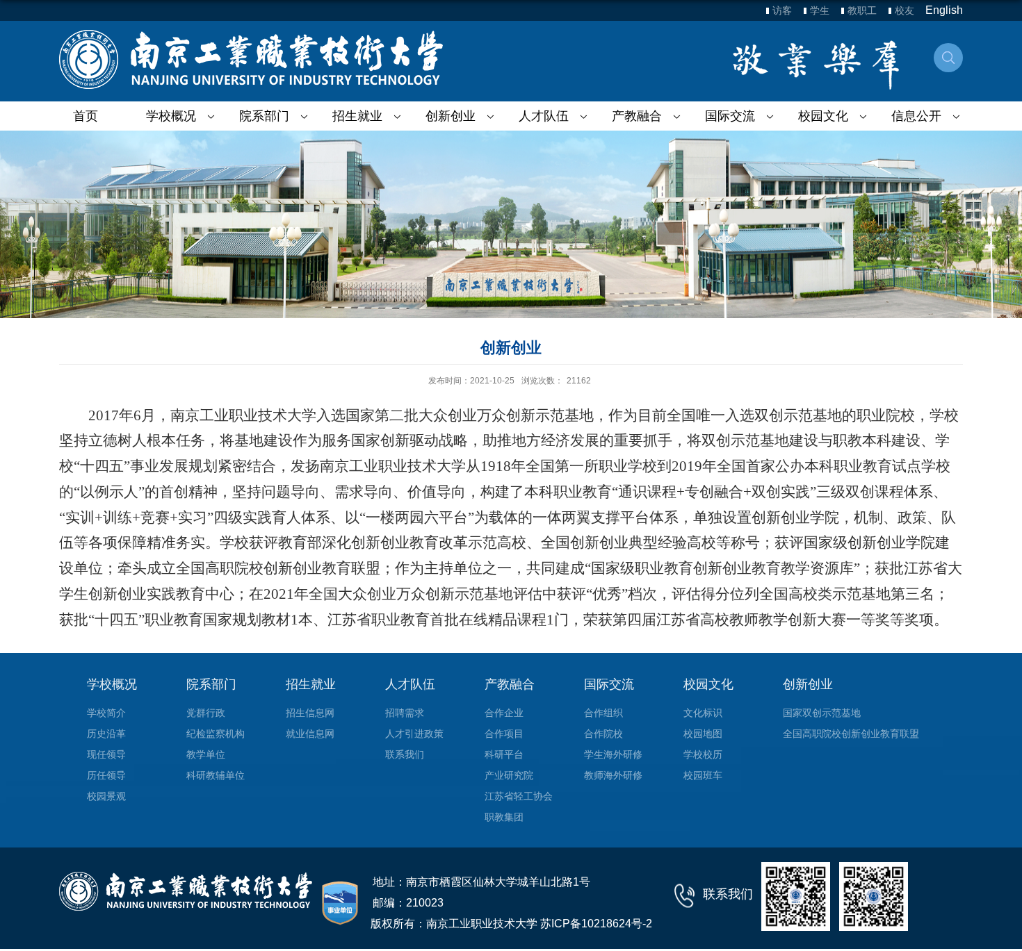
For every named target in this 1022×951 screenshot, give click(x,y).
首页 (85, 116)
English (944, 10)
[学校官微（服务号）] (795, 895)
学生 (819, 10)
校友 (904, 10)
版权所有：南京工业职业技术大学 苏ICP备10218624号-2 (511, 923)
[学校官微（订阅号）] (873, 895)
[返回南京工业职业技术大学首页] (251, 59)
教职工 (862, 10)
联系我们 (728, 894)
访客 (782, 10)
